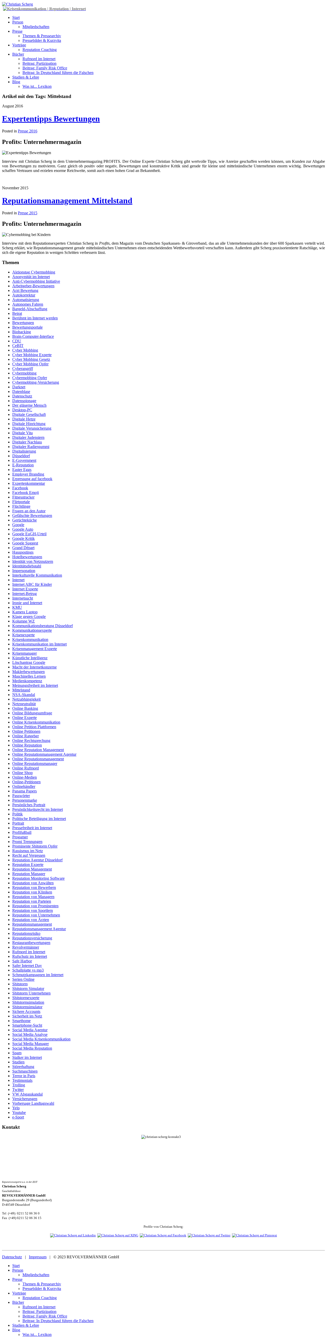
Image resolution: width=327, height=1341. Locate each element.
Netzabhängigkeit (26, 699)
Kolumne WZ (23, 621)
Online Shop (22, 773)
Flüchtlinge (21, 506)
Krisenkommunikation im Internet (39, 644)
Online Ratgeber (25, 736)
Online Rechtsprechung (31, 740)
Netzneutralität (24, 704)
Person (17, 22)
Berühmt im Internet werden (35, 318)
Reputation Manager (28, 874)
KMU (17, 607)
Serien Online (23, 979)
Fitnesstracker (23, 497)
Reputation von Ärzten (30, 919)
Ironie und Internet (27, 603)
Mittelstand (21, 690)
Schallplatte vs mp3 (28, 970)
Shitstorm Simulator (28, 988)
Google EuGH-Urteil (29, 534)
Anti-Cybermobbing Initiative (36, 281)
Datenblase (21, 391)
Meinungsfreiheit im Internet (35, 685)
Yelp (16, 1108)
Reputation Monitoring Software (38, 878)
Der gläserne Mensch (29, 405)
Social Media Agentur (30, 1030)
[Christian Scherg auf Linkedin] (73, 1235)
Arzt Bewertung (25, 290)
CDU (16, 341)
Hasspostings (22, 552)
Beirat (17, 313)
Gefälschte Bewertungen (32, 515)
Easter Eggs (21, 469)
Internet (18, 580)
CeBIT (18, 345)
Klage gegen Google (29, 616)
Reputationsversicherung (32, 938)
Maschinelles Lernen (29, 676)
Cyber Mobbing (25, 350)
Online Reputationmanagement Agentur (44, 754)
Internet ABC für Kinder (32, 584)
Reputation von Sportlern (32, 910)
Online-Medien (24, 777)
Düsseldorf (21, 456)
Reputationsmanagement (32, 924)
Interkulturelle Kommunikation (37, 575)
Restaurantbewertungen (31, 942)
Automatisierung (25, 299)
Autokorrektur (23, 295)
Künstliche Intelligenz (30, 658)
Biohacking (21, 332)
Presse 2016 (27, 131)
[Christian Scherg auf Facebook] (163, 1235)
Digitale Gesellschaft (29, 414)
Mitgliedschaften (35, 26)
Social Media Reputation (32, 1048)
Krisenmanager (24, 653)
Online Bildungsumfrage (32, 713)
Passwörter (21, 795)
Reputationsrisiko (26, 933)
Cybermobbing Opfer (29, 378)
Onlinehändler (23, 786)
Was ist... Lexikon (37, 86)
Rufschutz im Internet (29, 956)
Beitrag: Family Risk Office (44, 68)
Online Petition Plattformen (34, 727)
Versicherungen (24, 1099)
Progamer (20, 837)
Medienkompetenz (27, 681)
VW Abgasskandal (27, 1094)
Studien (18, 1062)
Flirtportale (21, 502)
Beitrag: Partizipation (39, 63)
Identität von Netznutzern (32, 561)
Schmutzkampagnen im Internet (37, 975)
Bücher (18, 54)
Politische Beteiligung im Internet (39, 818)
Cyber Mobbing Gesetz (31, 359)
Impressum (37, 1257)
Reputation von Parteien (31, 901)
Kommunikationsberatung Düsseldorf (42, 626)
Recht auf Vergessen (28, 855)
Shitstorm (20, 984)
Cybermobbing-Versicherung (35, 382)
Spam (16, 1053)
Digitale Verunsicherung (31, 428)
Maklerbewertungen (28, 671)
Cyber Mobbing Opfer (30, 364)
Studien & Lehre (25, 77)
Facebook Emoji (25, 492)
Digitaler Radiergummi (30, 446)
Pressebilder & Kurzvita (41, 40)
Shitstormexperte (25, 998)
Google (18, 525)
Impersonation (23, 570)
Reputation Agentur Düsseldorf (37, 860)
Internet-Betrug (24, 593)
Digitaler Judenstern (28, 437)
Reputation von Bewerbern (34, 887)
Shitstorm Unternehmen (31, 993)
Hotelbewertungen (27, 557)
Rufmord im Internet (38, 59)
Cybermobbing (24, 373)
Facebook (20, 488)
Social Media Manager (30, 1043)
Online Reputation (27, 745)
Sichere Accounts (26, 1011)
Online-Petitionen (26, 782)
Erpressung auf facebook (32, 479)
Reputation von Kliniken (32, 892)
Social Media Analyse (30, 1034)
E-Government (24, 460)
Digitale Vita (22, 433)
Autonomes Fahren (27, 304)
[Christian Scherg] (17, 4)
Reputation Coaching (39, 49)
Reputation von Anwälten (33, 883)
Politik (17, 814)
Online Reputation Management (38, 750)
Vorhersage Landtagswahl (33, 1103)
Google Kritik (23, 538)
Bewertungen (23, 322)
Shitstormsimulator (27, 1007)
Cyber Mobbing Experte (32, 355)
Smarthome (21, 1021)
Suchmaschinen (25, 1071)
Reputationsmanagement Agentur (39, 929)
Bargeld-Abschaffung (29, 309)
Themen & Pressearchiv (41, 36)
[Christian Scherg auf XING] (117, 1235)
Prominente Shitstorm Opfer (34, 846)
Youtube (19, 1112)
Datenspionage (24, 401)
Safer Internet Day (27, 965)
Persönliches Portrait (28, 805)
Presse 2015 (27, 213)
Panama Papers (24, 791)
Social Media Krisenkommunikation (41, 1039)
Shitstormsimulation (28, 1002)
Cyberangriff (22, 368)
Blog (16, 82)
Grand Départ (23, 547)
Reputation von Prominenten (35, 906)
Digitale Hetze (24, 419)
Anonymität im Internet (31, 277)
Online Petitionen (26, 731)
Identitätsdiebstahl (26, 566)
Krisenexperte (23, 635)
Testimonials (22, 1080)
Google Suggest (25, 543)
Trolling (18, 1085)
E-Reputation (23, 465)
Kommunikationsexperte (32, 630)
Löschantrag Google (28, 662)
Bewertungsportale (27, 327)
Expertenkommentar (28, 483)
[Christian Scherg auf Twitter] (209, 1235)
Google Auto (22, 529)
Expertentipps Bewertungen (51, 118)
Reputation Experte (27, 864)
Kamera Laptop (25, 612)
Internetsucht (22, 598)
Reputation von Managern (33, 897)
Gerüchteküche (24, 520)
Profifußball (21, 832)
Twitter (18, 1089)
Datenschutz (22, 396)
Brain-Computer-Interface (33, 336)
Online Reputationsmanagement (38, 759)
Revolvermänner (25, 947)
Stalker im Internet (27, 1057)
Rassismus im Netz (27, 851)
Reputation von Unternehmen (36, 915)
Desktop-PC (22, 410)
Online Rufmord (25, 768)
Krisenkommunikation (30, 639)
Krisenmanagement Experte (34, 649)
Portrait (18, 823)
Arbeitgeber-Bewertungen (33, 286)
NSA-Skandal (23, 694)
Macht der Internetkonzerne (34, 667)
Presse (17, 31)
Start (16, 17)
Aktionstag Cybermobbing (33, 272)
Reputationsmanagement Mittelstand (67, 200)
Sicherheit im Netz (27, 1016)
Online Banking (25, 708)
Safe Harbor (22, 961)
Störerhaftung (23, 1066)
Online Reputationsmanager (34, 763)
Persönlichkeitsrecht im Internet (37, 809)
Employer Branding (28, 474)
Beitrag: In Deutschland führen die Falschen (58, 72)
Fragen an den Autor (28, 511)
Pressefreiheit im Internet (32, 828)
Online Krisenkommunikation (36, 722)
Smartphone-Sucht (27, 1025)
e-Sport (18, 1117)
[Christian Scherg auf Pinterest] (254, 1235)
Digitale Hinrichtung (28, 423)
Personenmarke (24, 800)
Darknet (18, 387)
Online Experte (24, 717)
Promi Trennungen (27, 841)
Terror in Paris (23, 1076)
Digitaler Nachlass (27, 442)
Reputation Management (32, 869)
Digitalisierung (24, 451)
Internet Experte (25, 589)
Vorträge (19, 45)
